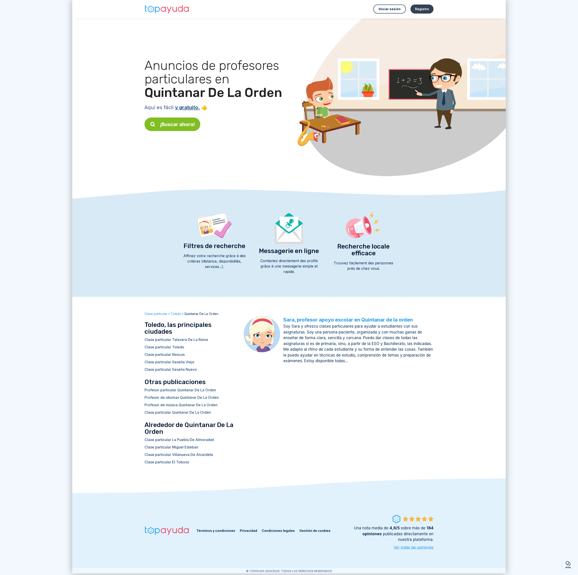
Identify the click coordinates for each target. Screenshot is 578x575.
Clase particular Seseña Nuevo (170, 369)
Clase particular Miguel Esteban (171, 447)
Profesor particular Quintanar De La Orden (180, 390)
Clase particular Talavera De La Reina (176, 339)
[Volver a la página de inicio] (167, 9)
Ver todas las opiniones (414, 547)
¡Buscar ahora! (177, 124)
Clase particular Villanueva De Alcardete (178, 454)
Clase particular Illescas (164, 354)
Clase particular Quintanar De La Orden (177, 412)
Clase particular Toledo (164, 347)
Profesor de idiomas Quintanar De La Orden (181, 397)
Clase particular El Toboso (166, 462)
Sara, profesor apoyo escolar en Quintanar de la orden (348, 320)
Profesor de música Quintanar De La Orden (180, 405)
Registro (422, 9)
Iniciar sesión (390, 9)
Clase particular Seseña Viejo (169, 362)
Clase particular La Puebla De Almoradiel (179, 439)
